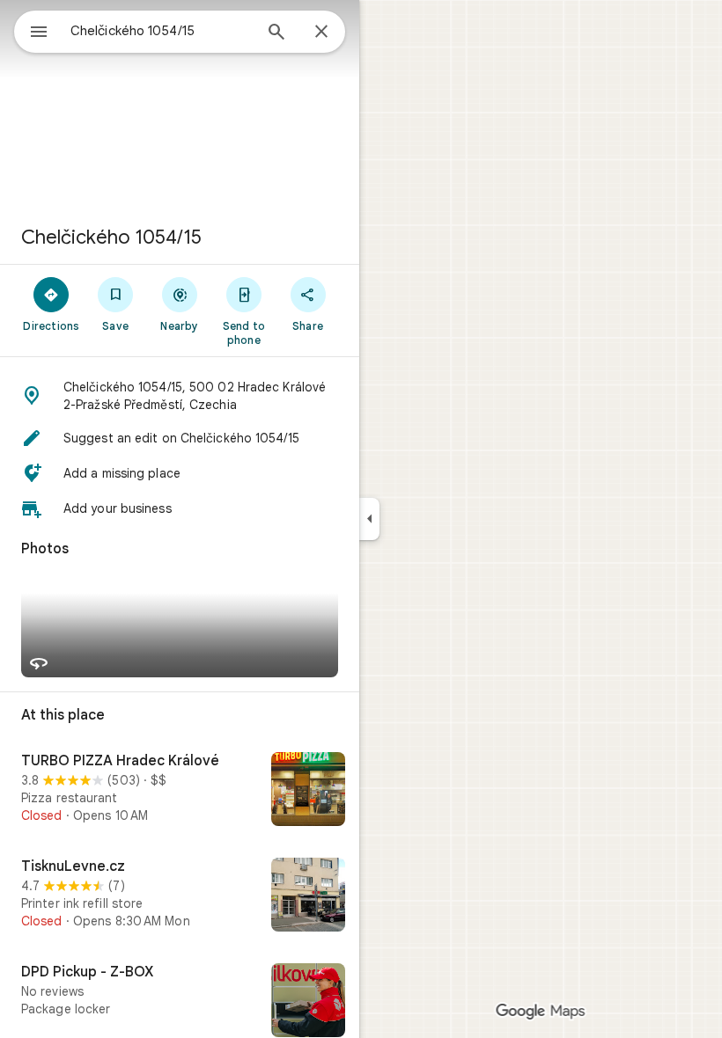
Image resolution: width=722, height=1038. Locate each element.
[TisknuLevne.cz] (179, 896)
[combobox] (161, 30)
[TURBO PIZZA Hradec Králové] (179, 791)
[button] (179, 395)
